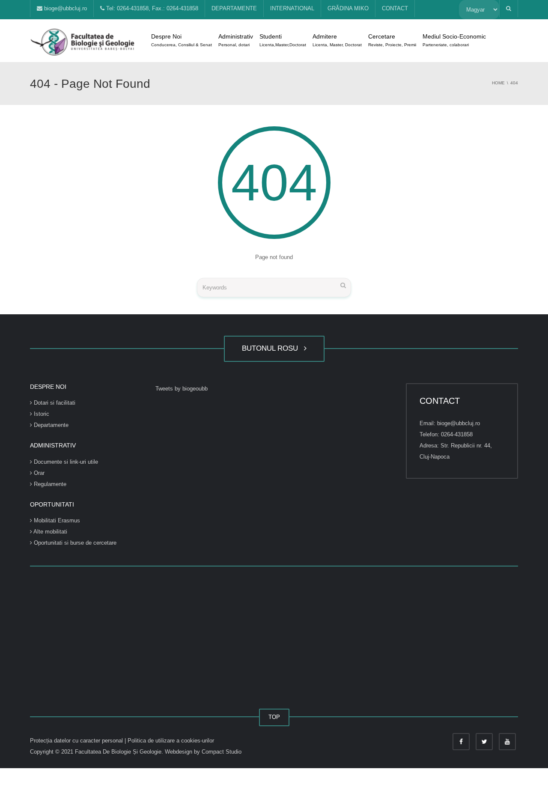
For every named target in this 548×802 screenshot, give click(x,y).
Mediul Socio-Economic (454, 40)
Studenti (282, 40)
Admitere (337, 40)
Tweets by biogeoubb (181, 388)
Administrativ (235, 40)
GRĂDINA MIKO (348, 8)
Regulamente (49, 484)
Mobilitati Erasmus (56, 520)
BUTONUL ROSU (272, 348)
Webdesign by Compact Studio (203, 751)
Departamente (50, 425)
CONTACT (395, 8)
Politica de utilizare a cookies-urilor (171, 740)
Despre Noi (181, 40)
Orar (38, 473)
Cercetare (392, 40)
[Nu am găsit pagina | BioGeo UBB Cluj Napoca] (83, 40)
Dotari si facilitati (53, 403)
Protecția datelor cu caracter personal (77, 740)
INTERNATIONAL (292, 8)
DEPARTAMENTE (234, 8)
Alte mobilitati (49, 531)
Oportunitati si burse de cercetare (74, 543)
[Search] (343, 285)
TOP (274, 717)
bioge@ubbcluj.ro (64, 8)
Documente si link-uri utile (65, 462)
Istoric (40, 414)
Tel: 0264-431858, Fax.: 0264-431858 (151, 8)
